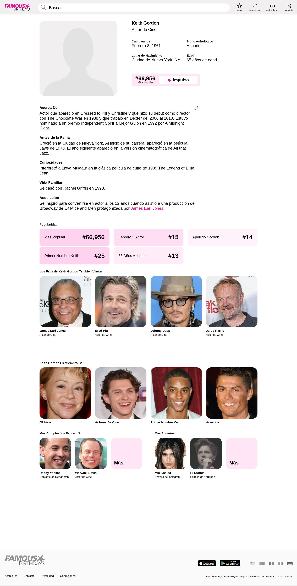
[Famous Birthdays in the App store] (207, 563)
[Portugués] (262, 563)
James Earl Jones (147, 208)
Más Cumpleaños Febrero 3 (60, 433)
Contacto (29, 575)
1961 (156, 45)
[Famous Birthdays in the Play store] (230, 563)
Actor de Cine (144, 29)
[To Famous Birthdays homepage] (17, 7)
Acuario (193, 45)
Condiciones (67, 575)
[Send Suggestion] (196, 109)
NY (177, 60)
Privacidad (47, 575)
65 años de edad (202, 60)
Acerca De (10, 575)
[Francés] (271, 563)
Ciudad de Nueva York (152, 60)
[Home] (75, 560)
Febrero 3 (140, 45)
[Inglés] (252, 563)
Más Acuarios (165, 433)
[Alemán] (290, 563)
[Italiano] (280, 563)
